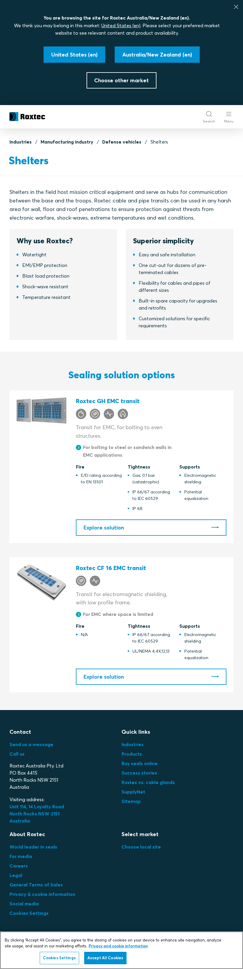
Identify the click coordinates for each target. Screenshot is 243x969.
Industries (20, 142)
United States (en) (120, 25)
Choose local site (141, 847)
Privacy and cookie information (118, 946)
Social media (24, 904)
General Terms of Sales (36, 885)
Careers (18, 866)
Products (132, 754)
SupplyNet (133, 792)
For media (20, 856)
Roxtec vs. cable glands (148, 782)
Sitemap (131, 801)
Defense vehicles (121, 142)
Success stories (139, 773)
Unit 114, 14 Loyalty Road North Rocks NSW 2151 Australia (37, 814)
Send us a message (31, 744)
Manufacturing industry (67, 142)
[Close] (236, 7)
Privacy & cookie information (42, 894)
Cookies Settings (29, 913)
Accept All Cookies (105, 957)
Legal (15, 875)
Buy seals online (140, 763)
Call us (17, 754)
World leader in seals (33, 847)
